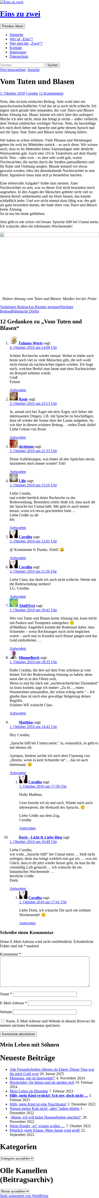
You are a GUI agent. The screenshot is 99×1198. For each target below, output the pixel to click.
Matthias (26, 722)
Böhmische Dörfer (36, 309)
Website (6, 1012)
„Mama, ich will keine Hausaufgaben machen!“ (46, 1117)
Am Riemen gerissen (30, 307)
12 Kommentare (51, 93)
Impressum (18, 52)
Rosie (23, 399)
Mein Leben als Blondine (29, 1091)
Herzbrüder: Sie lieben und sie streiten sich (42, 1082)
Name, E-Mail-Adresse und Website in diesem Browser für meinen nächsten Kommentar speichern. (47, 1023)
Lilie (22, 481)
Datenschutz (19, 56)
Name (6, 994)
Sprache (33, 70)
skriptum (26, 446)
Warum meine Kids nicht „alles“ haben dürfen (44, 1108)
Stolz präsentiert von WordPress (24, 1196)
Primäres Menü (12, 26)
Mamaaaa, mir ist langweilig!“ (32, 1078)
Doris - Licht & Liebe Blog (40, 837)
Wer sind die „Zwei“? (26, 43)
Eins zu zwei (20, 13)
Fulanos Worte (31, 343)
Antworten (18, 390)
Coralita (32, 93)
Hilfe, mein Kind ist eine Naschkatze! (38, 1104)
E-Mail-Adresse (13, 1003)
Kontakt (16, 48)
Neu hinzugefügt (12, 70)
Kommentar (10, 954)
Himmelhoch (29, 658)
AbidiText (27, 606)
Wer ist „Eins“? (21, 39)
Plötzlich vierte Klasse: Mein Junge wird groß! (45, 1130)
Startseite (16, 35)
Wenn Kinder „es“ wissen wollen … (37, 1126)
